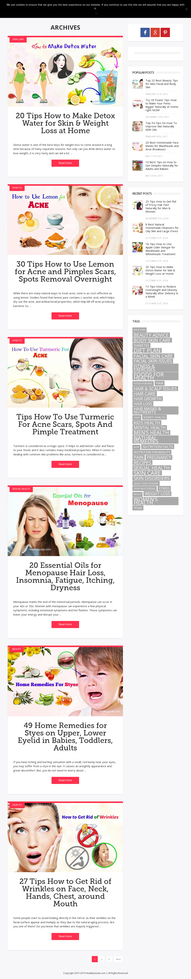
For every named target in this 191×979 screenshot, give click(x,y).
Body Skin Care (152, 340)
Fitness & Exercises (144, 368)
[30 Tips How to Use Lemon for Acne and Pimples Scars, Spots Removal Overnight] (65, 220)
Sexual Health (21, 488)
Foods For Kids (143, 383)
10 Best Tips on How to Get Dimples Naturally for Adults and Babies (161, 165)
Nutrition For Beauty (152, 452)
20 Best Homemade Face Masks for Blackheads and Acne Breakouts (162, 146)
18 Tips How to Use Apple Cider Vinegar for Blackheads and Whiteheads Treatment (160, 249)
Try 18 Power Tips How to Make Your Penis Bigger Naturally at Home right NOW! (161, 105)
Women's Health (146, 501)
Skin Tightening (146, 483)
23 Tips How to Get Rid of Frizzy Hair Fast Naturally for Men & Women (160, 206)
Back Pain (139, 329)
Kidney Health (154, 417)
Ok (96, 13)
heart (137, 417)
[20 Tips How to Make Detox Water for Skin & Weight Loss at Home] (65, 71)
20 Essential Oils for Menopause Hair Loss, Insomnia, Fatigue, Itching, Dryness (65, 576)
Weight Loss (157, 493)
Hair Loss (143, 403)
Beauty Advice (151, 334)
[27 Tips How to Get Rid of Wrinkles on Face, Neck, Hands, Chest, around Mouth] (65, 837)
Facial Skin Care (153, 355)
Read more (65, 163)
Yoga (138, 508)
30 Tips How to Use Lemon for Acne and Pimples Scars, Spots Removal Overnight (65, 271)
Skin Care (18, 39)
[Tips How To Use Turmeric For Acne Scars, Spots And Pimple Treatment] (65, 373)
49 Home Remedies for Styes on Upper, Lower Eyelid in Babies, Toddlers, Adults (65, 736)
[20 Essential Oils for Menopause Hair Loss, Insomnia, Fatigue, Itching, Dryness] (65, 521)
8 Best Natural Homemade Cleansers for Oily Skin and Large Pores (162, 227)
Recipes (142, 462)
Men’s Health (151, 432)
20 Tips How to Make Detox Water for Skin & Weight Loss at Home (65, 123)
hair (159, 383)
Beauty (16, 649)
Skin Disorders (152, 478)
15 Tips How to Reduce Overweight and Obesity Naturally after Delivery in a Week (161, 291)
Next (118, 959)
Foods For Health (149, 376)
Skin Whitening (144, 488)
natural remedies (146, 439)
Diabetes (141, 345)
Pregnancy (159, 457)
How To (17, 187)
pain (138, 457)
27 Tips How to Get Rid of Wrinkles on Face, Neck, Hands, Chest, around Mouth (65, 892)
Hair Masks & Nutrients (147, 410)
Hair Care (145, 393)
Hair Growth (148, 398)
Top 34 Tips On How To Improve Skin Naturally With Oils (161, 126)
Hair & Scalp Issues (155, 388)
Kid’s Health (147, 422)
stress (164, 488)
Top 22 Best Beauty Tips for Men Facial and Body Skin (161, 84)
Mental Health (150, 427)
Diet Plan (147, 350)
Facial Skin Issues (153, 361)
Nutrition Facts (158, 446)
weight (137, 494)
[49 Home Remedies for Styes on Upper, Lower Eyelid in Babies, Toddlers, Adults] (65, 681)
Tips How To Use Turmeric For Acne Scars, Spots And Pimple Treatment (65, 424)
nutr (136, 447)
